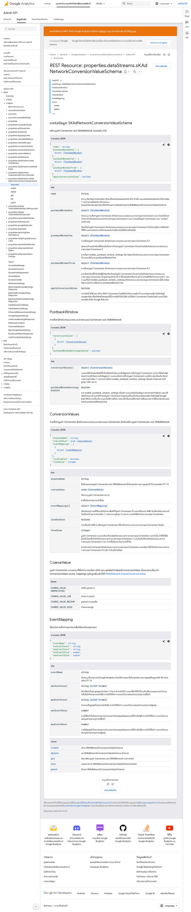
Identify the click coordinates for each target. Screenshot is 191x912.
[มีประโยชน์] (164, 54)
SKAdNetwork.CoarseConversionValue (126, 573)
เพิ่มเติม (99, 3)
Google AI (150, 893)
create (54, 747)
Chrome (94, 893)
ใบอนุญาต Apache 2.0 (149, 803)
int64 (94, 686)
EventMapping (74, 450)
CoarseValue (84, 441)
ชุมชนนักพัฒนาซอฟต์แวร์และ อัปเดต (105, 862)
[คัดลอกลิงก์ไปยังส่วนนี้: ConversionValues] (82, 414)
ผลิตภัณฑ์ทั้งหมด (168, 893)
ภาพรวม (47, 3)
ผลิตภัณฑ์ (63, 54)
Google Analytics (78, 54)
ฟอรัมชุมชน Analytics (99, 867)
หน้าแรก (53, 54)
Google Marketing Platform (149, 867)
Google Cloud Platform (129, 893)
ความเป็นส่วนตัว (61, 906)
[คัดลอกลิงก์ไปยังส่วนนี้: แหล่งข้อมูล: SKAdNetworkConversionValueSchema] (135, 123)
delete (55, 753)
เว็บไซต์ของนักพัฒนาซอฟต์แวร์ (57, 867)
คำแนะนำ (7, 19)
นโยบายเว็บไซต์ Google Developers (75, 806)
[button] (19, 92)
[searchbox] (20, 28)
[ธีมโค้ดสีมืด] (168, 144)
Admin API (10, 13)
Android (81, 893)
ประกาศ (133, 31)
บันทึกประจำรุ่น (50, 872)
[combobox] (136, 3)
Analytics (27, 4)
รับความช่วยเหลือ (51, 876)
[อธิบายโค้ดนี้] (163, 144)
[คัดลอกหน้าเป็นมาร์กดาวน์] (134, 71)
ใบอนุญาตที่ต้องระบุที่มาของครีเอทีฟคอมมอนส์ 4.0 (92, 803)
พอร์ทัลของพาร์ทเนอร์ (146, 862)
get (53, 758)
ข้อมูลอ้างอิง (21, 19)
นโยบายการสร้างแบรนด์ (146, 881)
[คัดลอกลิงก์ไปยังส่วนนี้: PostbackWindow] (81, 312)
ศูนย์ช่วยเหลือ (49, 862)
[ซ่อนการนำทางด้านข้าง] (36, 907)
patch (54, 769)
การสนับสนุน (58, 19)
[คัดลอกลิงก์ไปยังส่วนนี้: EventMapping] (76, 620)
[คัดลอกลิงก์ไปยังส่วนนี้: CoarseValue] (74, 563)
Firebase (108, 893)
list (53, 763)
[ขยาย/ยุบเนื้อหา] (61, 80)
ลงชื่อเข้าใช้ (182, 3)
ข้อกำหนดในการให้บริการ (147, 872)
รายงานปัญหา (49, 881)
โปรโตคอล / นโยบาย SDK (147, 876)
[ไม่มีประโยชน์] (169, 54)
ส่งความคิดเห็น (161, 66)
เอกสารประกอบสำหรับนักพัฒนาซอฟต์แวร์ (73, 3)
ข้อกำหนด (48, 906)
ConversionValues (76, 341)
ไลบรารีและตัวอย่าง (40, 19)
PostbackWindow (72, 152)
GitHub (102, 31)
